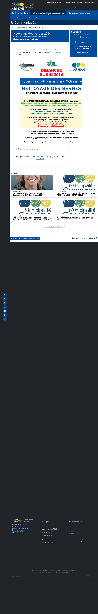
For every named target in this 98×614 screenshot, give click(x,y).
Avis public (46, 526)
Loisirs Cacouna (17, 18)
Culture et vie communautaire (79, 13)
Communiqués (22, 27)
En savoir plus (81, 53)
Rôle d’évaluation (48, 542)
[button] (96, 238)
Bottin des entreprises (49, 539)
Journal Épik (40, 159)
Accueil (13, 27)
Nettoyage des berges (25, 149)
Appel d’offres (48, 529)
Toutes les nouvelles (54, 226)
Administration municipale (48, 13)
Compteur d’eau (70, 3)
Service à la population (20, 13)
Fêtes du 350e (33, 18)
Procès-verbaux (48, 536)
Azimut (80, 3)
